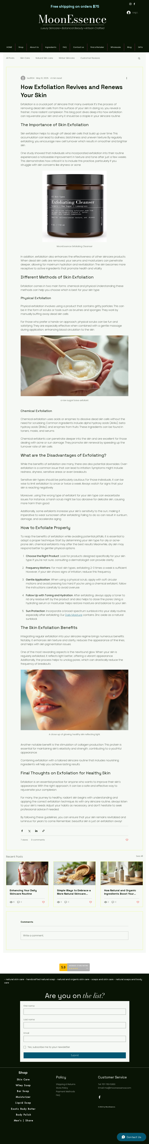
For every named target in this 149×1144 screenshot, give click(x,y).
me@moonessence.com (117, 1087)
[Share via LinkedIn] (36, 830)
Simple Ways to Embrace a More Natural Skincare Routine (74, 892)
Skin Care (25, 58)
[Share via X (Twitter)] (29, 830)
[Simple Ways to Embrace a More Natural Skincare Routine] (75, 873)
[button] (139, 58)
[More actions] (126, 78)
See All (139, 856)
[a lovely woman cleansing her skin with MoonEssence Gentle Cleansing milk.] (27, 873)
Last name (29, 1019)
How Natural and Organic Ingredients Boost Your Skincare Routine (120, 892)
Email (26, 1033)
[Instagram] (130, 3)
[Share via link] (43, 830)
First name (29, 1006)
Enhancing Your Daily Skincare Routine (23, 892)
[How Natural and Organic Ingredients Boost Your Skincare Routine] (122, 873)
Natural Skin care (44, 58)
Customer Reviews (90, 58)
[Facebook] (134, 3)
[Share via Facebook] (22, 830)
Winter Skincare (67, 58)
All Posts (10, 58)
